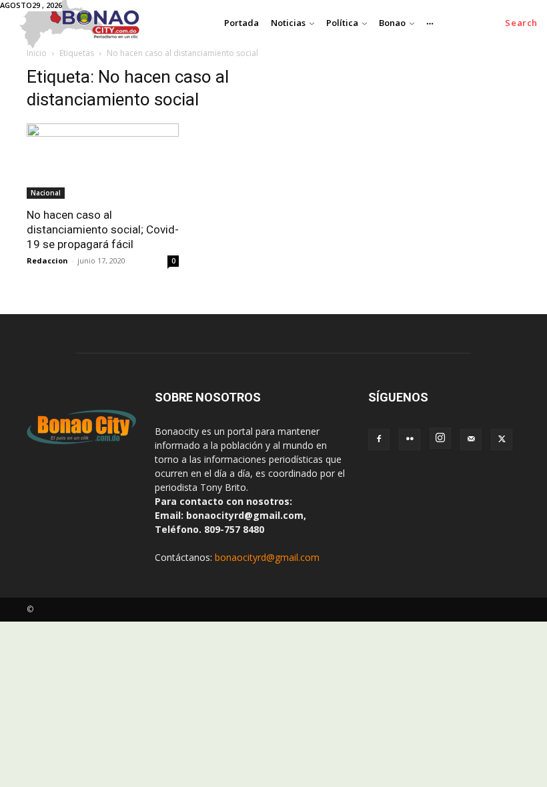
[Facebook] (379, 439)
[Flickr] (409, 439)
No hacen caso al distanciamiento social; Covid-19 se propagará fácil (103, 229)
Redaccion (47, 260)
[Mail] (471, 439)
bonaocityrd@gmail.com (267, 557)
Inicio (37, 53)
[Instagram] (440, 438)
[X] (501, 439)
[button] (521, 23)
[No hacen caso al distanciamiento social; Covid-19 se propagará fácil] (103, 161)
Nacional (46, 192)
